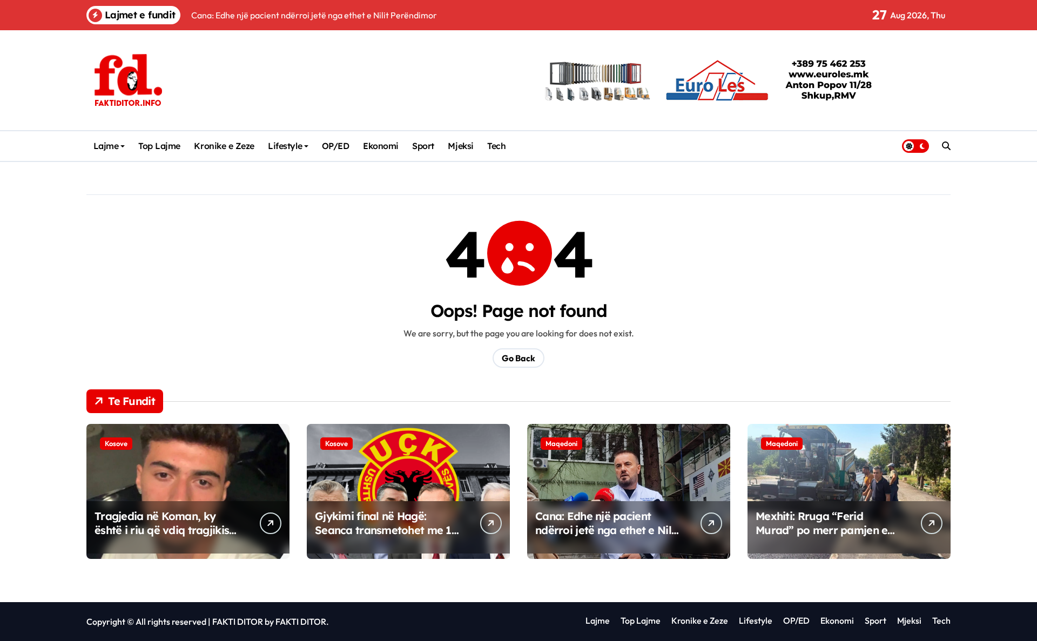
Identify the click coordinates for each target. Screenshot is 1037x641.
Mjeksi (460, 145)
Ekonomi (381, 145)
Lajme (106, 145)
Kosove (116, 443)
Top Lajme (159, 145)
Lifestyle (285, 145)
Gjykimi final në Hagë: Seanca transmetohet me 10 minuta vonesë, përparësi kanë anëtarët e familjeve (386, 537)
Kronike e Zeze (224, 145)
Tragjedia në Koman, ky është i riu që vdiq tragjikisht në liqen (167, 530)
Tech (496, 145)
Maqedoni (561, 443)
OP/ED (335, 145)
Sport (423, 145)
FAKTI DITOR (237, 621)
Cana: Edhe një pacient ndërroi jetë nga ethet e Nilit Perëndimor (606, 530)
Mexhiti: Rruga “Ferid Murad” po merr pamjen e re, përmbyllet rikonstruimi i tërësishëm (827, 537)
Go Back (518, 358)
